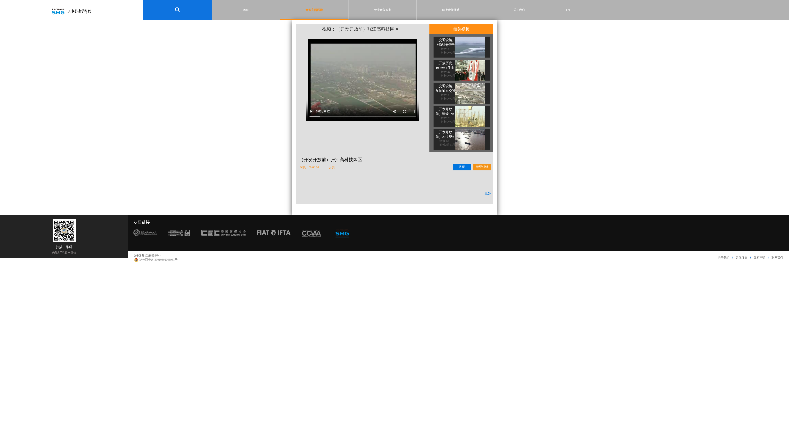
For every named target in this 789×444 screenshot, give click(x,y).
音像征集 (741, 257)
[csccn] (223, 240)
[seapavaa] (145, 240)
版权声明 (759, 257)
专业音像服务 (382, 9)
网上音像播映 (450, 9)
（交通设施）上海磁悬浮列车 (445, 44)
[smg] (342, 240)
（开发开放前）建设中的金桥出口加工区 (445, 116)
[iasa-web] (179, 240)
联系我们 (777, 257)
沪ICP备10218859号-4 (147, 255)
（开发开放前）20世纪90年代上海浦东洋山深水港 (445, 139)
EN (568, 9)
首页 (246, 9)
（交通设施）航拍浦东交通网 (445, 90)
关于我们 (519, 9)
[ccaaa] (311, 240)
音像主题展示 (314, 9)
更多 (487, 193)
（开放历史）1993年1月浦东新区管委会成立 (445, 70)
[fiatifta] (274, 240)
